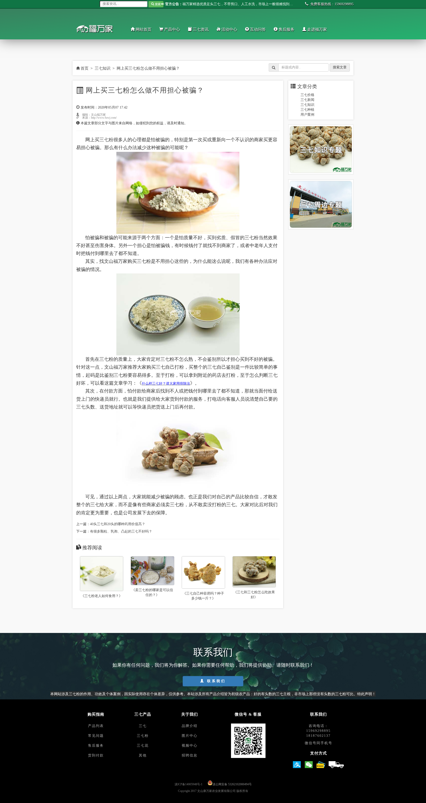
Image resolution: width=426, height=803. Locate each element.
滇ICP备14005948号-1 (188, 784)
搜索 (157, 4)
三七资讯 (200, 29)
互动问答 (257, 29)
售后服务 (286, 29)
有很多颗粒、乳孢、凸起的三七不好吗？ (121, 531)
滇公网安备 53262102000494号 (232, 784)
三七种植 (307, 109)
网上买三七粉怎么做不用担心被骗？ (148, 68)
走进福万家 (316, 29)
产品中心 (171, 29)
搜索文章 (340, 67)
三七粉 (106, 139)
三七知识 (102, 68)
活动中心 (228, 29)
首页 (84, 68)
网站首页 (143, 29)
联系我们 (215, 681)
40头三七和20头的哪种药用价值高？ (117, 524)
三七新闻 (307, 100)
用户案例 (307, 114)
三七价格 (307, 95)
